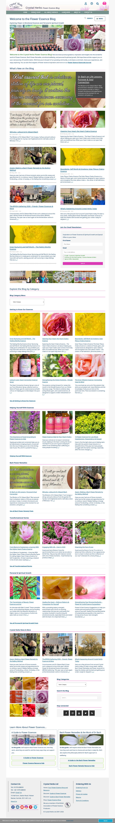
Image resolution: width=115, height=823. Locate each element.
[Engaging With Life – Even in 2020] (57, 533)
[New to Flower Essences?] (91, 3)
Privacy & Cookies (81, 794)
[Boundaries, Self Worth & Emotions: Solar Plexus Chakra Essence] (82, 157)
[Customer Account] (85, 3)
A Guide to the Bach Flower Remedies (81, 760)
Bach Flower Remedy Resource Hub (81, 766)
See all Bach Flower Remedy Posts (21, 511)
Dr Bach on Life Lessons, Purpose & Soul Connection (90, 79)
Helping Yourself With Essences (21, 456)
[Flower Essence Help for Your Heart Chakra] (57, 422)
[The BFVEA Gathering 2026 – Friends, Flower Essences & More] (33, 194)
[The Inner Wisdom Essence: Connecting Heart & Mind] (90, 365)
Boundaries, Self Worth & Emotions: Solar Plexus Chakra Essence (82, 170)
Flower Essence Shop (54, 800)
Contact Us (88, 12)
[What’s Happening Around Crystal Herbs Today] (82, 196)
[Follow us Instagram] (17, 807)
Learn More (66, 12)
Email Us (19, 793)
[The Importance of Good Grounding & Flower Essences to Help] (25, 422)
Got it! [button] (105, 820)
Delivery (78, 791)
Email (65, 248)
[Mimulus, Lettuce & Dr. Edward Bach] (33, 120)
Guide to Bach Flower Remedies (60, 797)
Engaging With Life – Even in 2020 (53, 547)
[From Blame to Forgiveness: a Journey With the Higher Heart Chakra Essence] (25, 533)
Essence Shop (35, 12)
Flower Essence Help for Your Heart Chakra (56, 437)
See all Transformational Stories (21, 566)
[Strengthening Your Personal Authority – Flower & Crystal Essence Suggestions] (90, 588)
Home (25, 12)
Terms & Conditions (82, 801)
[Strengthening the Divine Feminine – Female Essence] (57, 365)
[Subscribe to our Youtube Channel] (22, 807)
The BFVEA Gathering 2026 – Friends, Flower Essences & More (31, 207)
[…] (19, 141)
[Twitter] (85, 713)
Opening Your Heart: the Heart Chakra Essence (78, 131)
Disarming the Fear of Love (84, 547)
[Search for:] (79, 697)
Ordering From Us (82, 788)
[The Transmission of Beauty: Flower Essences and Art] (25, 588)
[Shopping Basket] (104, 3)
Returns (78, 797)
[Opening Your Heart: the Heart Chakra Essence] (82, 119)
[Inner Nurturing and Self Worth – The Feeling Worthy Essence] (33, 234)
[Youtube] (79, 713)
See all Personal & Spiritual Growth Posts (24, 623)
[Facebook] (66, 713)
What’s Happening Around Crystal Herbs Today (78, 208)
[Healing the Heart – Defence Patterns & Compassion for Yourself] (57, 588)
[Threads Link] (26, 807)
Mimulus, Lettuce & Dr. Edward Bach (24, 132)
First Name (66, 240)
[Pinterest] (92, 713)
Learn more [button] (70, 820)
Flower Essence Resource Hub (33, 763)
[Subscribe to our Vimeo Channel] (35, 807)
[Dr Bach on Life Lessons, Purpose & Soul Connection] (57, 90)
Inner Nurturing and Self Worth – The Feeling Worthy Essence (30, 248)
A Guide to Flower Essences (33, 758)
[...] (92, 95)
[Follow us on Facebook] (13, 807)
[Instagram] (72, 713)
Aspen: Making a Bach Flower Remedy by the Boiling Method (30, 169)
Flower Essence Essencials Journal (79, 62)
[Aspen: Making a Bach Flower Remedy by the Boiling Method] (33, 156)
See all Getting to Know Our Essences (22, 401)
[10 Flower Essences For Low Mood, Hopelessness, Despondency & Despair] (90, 422)
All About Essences (51, 12)
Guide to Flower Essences (58, 793)
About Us (77, 12)
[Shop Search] (97, 3)
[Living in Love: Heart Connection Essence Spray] (25, 365)
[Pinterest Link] (31, 807)
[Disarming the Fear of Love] (90, 533)
